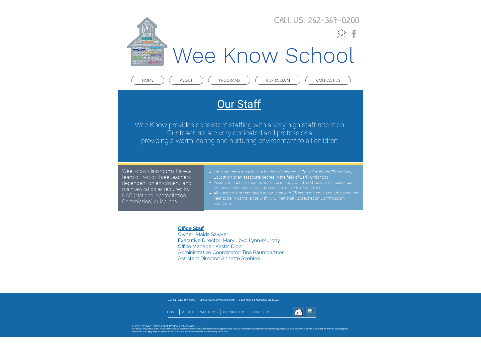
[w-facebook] (311, 312)
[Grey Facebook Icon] (353, 33)
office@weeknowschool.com (217, 299)
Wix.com (200, 325)
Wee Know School (263, 55)
